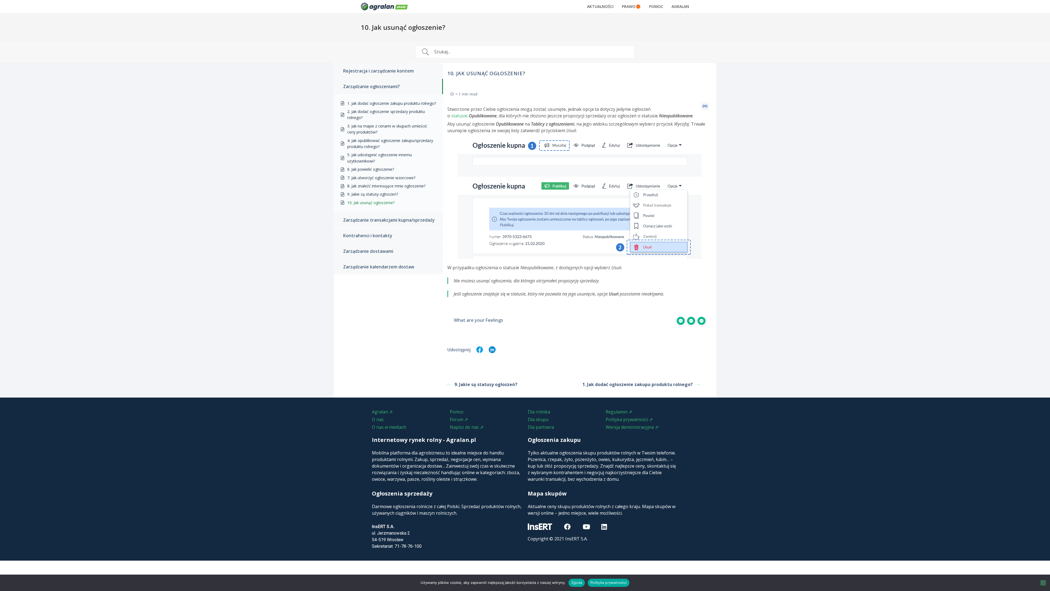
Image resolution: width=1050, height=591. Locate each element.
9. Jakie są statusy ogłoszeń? (485, 384)
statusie (459, 116)
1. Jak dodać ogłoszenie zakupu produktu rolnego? (637, 384)
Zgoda (576, 582)
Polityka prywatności (608, 582)
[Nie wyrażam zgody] (1043, 583)
